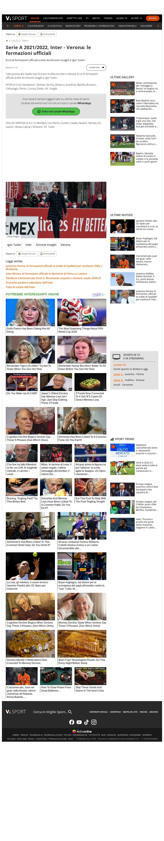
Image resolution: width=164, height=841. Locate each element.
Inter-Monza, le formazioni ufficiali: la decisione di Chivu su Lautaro (46, 273)
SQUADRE (146, 26)
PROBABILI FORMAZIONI (99, 26)
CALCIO (35, 18)
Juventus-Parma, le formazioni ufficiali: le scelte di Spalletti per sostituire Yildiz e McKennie (54, 267)
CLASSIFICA (55, 26)
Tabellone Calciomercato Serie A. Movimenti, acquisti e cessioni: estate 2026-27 (53, 278)
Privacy (31, 739)
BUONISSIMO (135, 735)
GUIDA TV (121, 18)
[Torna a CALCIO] (8, 26)
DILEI (103, 735)
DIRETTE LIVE (74, 18)
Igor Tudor (14, 245)
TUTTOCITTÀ (94, 735)
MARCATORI (73, 26)
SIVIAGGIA (111, 735)
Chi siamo (11, 739)
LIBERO (15, 735)
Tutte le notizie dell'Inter (20, 287)
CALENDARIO (36, 26)
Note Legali (22, 739)
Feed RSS (143, 712)
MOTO (96, 18)
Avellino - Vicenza (134, 380)
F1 (87, 18)
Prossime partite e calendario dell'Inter (29, 282)
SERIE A (25, 41)
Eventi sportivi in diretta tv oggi (131, 369)
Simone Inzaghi (46, 245)
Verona (65, 245)
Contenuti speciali (98, 712)
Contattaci (115, 712)
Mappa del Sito (130, 712)
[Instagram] (93, 724)
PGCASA (67, 735)
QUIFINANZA (122, 735)
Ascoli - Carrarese (123, 384)
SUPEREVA (147, 735)
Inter (28, 245)
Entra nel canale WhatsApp (58, 111)
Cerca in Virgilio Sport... (50, 712)
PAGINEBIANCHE (80, 735)
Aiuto (70, 739)
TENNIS (108, 18)
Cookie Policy (41, 739)
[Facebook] (71, 724)
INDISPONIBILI (128, 26)
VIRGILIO (24, 735)
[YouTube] (79, 724)
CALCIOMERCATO (53, 18)
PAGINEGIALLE (36, 735)
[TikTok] (86, 724)
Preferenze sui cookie (58, 739)
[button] (158, 26)
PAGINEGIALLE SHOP (53, 735)
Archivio (153, 712)
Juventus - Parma (134, 374)
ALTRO (135, 18)
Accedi (153, 18)
